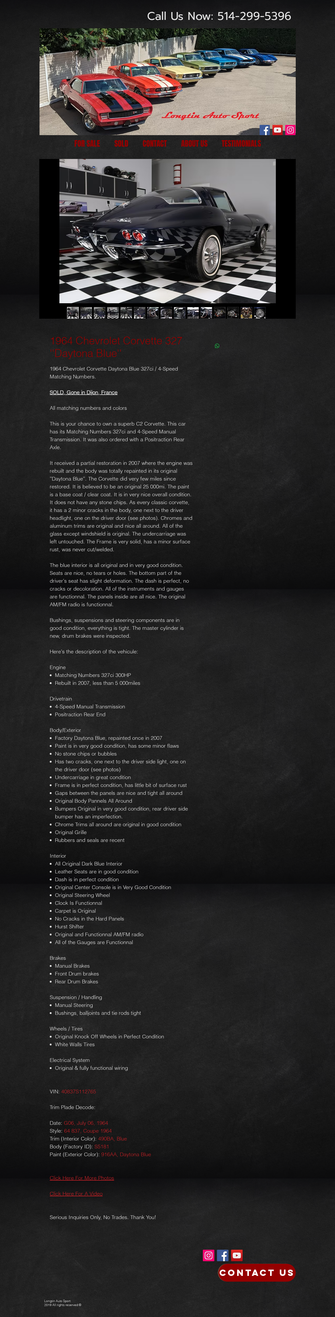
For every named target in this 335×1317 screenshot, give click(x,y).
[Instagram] (290, 130)
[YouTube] (277, 130)
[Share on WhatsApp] (217, 346)
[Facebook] (265, 130)
